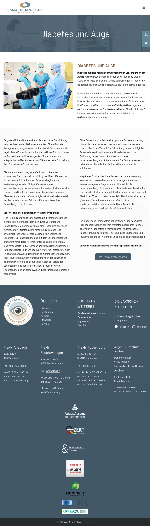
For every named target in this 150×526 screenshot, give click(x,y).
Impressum (83, 321)
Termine (81, 325)
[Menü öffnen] (143, 7)
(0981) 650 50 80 (17, 365)
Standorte (46, 319)
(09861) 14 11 (89, 365)
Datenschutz (84, 317)
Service (45, 323)
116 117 (142, 391)
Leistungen (47, 311)
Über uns (45, 307)
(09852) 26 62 (53, 371)
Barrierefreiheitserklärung (91, 313)
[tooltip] (146, 35)
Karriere (45, 315)
